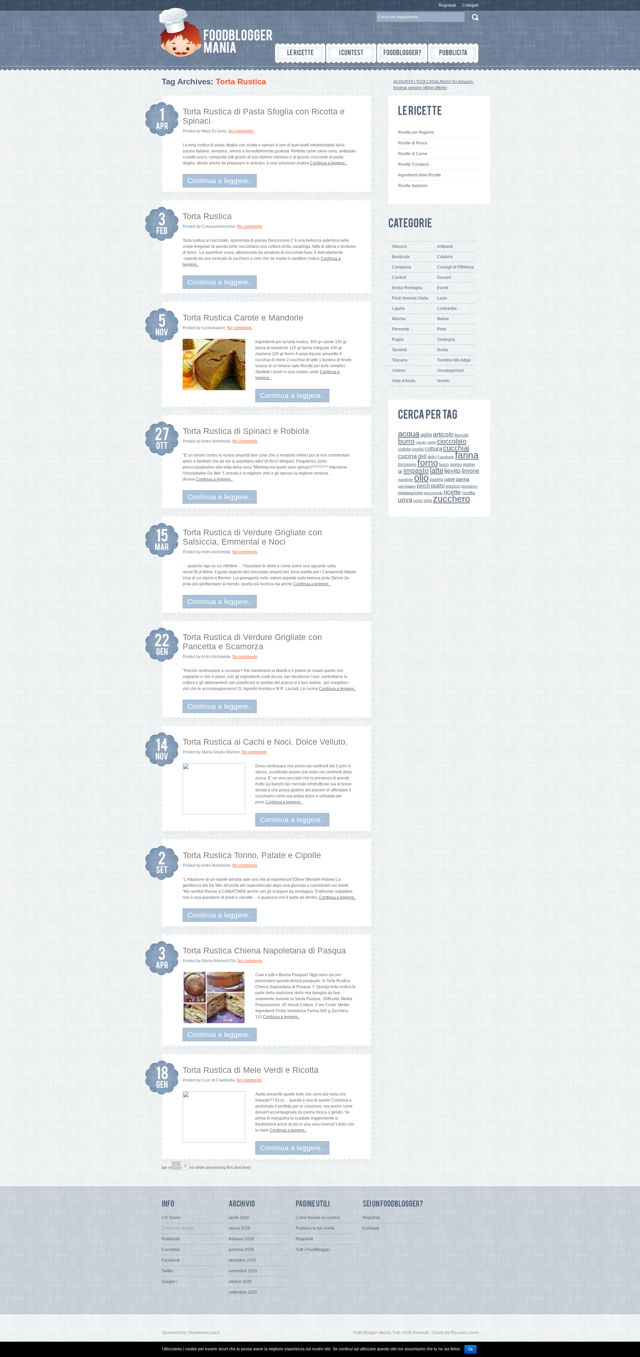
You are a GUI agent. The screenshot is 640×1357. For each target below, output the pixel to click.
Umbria (398, 370)
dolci (432, 456)
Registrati (447, 5)
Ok (470, 1349)
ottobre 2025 (240, 1281)
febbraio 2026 (241, 1239)
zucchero (451, 499)
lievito (452, 470)
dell (422, 456)
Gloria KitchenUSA (218, 960)
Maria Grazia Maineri (221, 752)
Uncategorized (450, 370)
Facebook (446, 457)
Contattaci (171, 1249)
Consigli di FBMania (455, 267)
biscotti (462, 435)
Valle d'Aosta (403, 381)
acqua (408, 433)
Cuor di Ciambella (218, 1080)
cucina (407, 456)
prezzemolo (433, 493)
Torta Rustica (207, 216)
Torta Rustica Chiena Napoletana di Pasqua (264, 950)
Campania (401, 267)
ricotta (468, 492)
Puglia (398, 339)
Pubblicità (171, 1239)
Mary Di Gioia (214, 131)
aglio (426, 435)
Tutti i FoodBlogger (313, 1249)
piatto (438, 486)
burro (406, 441)
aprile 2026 (239, 1217)
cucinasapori (213, 327)
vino (427, 500)
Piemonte (400, 329)
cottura (433, 448)
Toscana (399, 360)
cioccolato (451, 441)
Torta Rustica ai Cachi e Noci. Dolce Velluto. (265, 741)
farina (467, 455)
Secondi (399, 350)
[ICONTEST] (351, 53)
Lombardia (447, 308)
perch (423, 486)
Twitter (167, 1271)
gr (400, 471)
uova (405, 499)
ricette (452, 492)
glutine (469, 464)
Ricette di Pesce (412, 143)
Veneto (443, 381)
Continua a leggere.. (328, 163)
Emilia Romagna (407, 287)
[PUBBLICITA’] (453, 53)
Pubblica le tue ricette (315, 1228)
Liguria (398, 308)
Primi (441, 329)
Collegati (470, 5)
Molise (443, 318)
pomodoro (469, 486)
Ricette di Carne (412, 153)
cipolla (418, 449)
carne (431, 442)
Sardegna (446, 339)
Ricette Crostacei (413, 164)
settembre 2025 (243, 1292)
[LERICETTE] (300, 53)
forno (427, 463)
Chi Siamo (171, 1217)
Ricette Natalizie (413, 185)
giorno (456, 464)
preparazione (410, 493)
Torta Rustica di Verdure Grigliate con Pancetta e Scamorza (252, 641)
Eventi (442, 287)
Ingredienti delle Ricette (419, 175)
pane (449, 479)
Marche (399, 318)
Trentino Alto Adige (454, 360)
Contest (399, 277)
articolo (443, 434)
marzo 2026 (239, 1228)
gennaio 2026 (241, 1249)
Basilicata (401, 256)
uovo (417, 500)
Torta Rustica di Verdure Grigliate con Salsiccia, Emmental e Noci (252, 537)
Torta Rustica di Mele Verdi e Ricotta (251, 1070)
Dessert (444, 277)
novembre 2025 (243, 1271)
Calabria (445, 256)
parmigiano (407, 486)
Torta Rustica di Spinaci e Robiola (246, 431)
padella (436, 479)
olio (421, 477)
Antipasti (445, 246)
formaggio (407, 464)
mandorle (405, 480)
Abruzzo (399, 246)
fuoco (444, 465)
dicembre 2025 (242, 1260)
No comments (240, 131)
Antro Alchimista (215, 441)
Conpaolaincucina (218, 226)
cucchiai (456, 448)
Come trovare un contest (318, 1217)
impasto (416, 470)
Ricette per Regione (416, 132)
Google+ (169, 1281)
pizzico (453, 486)
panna (462, 479)
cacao (421, 442)
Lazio (442, 298)
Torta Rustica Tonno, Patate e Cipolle (252, 855)
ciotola (404, 449)
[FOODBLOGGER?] (402, 53)
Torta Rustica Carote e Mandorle (243, 317)
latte (436, 470)
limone (470, 471)
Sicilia (442, 350)
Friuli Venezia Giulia (410, 298)
